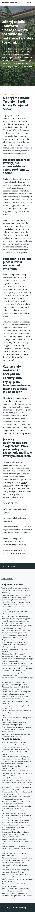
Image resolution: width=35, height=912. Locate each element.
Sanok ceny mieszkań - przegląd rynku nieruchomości (15, 707)
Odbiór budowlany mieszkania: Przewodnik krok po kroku (17, 880)
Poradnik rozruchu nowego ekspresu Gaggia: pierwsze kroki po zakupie (15, 622)
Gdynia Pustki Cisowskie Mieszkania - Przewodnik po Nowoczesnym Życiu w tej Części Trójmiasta (16, 773)
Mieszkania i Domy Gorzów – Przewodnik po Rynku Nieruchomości (16, 793)
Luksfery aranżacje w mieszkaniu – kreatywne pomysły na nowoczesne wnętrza (14, 649)
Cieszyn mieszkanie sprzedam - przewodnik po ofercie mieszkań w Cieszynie (14, 865)
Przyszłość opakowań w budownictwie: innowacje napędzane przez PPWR (15, 596)
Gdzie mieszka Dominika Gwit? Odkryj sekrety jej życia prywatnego (15, 802)
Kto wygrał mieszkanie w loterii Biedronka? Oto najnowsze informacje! (16, 779)
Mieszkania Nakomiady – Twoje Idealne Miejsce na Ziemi (16, 753)
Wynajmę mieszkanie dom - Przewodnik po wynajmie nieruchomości (16, 798)
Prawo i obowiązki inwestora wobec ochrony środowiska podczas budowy (15, 613)
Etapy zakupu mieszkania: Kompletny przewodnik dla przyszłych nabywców (15, 871)
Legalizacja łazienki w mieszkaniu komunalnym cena (13, 854)
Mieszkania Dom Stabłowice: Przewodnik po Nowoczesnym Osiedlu (16, 807)
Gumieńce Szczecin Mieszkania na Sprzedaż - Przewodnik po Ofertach (14, 683)
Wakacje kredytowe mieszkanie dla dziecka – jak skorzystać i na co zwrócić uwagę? (17, 783)
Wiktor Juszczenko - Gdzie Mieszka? (14, 696)
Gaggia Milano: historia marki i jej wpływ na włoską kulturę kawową (16, 627)
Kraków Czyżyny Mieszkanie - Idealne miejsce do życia (15, 767)
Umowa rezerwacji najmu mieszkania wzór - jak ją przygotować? (15, 890)
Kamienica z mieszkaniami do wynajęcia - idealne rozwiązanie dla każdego (16, 762)
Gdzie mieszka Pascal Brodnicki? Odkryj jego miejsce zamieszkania (16, 688)
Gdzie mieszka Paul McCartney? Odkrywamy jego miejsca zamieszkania (16, 655)
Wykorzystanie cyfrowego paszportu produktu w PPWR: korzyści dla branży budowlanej (15, 590)
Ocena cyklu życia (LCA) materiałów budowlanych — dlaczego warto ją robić (16, 617)
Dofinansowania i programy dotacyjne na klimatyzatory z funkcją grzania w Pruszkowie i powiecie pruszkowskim (16, 632)
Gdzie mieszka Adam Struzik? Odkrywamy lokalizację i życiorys (17, 885)
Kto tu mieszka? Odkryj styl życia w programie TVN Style (14, 674)
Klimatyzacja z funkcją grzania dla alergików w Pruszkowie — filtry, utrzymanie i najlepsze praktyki (14, 639)
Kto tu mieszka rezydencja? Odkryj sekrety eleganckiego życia (17, 719)
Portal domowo (9, 2)
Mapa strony (7, 578)
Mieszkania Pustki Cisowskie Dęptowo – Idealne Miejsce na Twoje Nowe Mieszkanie (16, 713)
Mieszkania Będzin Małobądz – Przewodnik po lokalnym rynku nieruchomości (17, 669)
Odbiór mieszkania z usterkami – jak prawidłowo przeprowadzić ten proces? (16, 894)
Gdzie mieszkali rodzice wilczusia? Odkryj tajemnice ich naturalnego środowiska (16, 859)
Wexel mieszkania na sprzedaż (12, 699)
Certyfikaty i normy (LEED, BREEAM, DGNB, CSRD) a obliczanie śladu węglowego (14, 606)
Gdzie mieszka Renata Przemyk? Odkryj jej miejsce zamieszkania (17, 660)
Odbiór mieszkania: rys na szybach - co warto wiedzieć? (15, 875)
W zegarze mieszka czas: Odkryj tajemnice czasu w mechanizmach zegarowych (17, 664)
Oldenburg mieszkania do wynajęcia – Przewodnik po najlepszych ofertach (15, 743)
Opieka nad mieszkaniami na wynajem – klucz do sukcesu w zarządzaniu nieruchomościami (16, 827)
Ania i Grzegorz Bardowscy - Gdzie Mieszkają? (14, 702)
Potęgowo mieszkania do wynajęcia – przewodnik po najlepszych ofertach (15, 748)
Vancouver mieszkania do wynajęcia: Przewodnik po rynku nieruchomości (15, 758)
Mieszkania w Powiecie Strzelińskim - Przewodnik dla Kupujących (15, 723)
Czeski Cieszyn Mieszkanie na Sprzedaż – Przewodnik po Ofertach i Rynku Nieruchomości (16, 729)
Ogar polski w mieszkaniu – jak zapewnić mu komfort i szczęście (16, 788)
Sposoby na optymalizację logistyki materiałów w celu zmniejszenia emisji (15, 601)
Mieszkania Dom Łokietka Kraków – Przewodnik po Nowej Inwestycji (14, 812)
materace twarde (11, 94)
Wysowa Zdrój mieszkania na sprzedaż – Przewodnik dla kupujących (16, 735)
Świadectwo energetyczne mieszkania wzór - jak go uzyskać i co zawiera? (15, 821)
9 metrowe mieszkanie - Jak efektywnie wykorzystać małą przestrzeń (16, 693)
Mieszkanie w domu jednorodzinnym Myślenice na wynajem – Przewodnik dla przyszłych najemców (16, 834)
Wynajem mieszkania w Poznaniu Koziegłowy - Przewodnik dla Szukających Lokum (16, 841)
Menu (29, 3)
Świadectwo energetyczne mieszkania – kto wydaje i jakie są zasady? (16, 816)
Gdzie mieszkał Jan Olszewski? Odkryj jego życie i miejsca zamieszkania (17, 679)
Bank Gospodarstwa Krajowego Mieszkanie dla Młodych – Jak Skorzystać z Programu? (17, 848)
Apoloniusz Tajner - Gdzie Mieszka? (14, 644)
